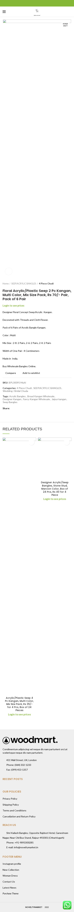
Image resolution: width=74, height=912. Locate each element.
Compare (10, 373)
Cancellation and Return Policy (19, 816)
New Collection (11, 869)
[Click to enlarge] (8, 271)
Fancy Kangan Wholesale (36, 399)
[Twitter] (33, 3)
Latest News (9, 887)
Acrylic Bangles (17, 396)
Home (6, 283)
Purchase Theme (10, 893)
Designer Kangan (12, 399)
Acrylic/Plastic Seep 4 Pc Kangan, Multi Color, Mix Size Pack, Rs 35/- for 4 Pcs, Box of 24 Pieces (19, 704)
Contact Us (9, 881)
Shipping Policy (11, 804)
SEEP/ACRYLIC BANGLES (23, 283)
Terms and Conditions (14, 810)
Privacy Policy (10, 798)
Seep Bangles (10, 402)
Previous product (63, 283)
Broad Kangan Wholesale (40, 396)
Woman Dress (10, 875)
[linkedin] (41, 3)
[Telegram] (46, 3)
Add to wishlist (31, 373)
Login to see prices (13, 305)
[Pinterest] (37, 3)
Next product (69, 283)
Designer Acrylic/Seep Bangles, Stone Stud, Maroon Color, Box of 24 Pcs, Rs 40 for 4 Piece (54, 488)
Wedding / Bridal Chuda (15, 391)
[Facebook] (28, 3)
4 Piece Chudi (46, 283)
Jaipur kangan (59, 399)
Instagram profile (12, 863)
